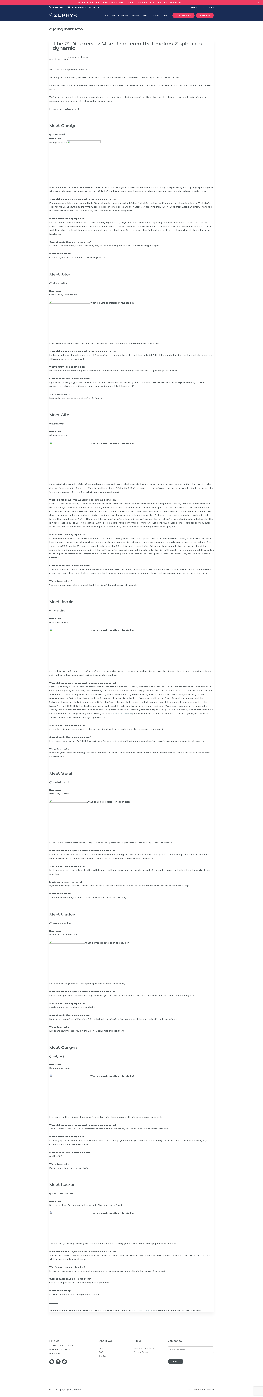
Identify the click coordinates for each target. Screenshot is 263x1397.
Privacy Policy (141, 1352)
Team (102, 1348)
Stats (211, 7)
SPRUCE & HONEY (122, 713)
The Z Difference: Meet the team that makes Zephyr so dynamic (127, 46)
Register (194, 7)
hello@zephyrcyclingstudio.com (85, 7)
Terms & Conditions (144, 1348)
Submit (176, 1361)
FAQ (101, 1352)
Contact (103, 1356)
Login (203, 7)
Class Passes (183, 15)
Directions (54, 1353)
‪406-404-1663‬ (58, 7)
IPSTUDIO (208, 1389)
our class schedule (142, 1310)
